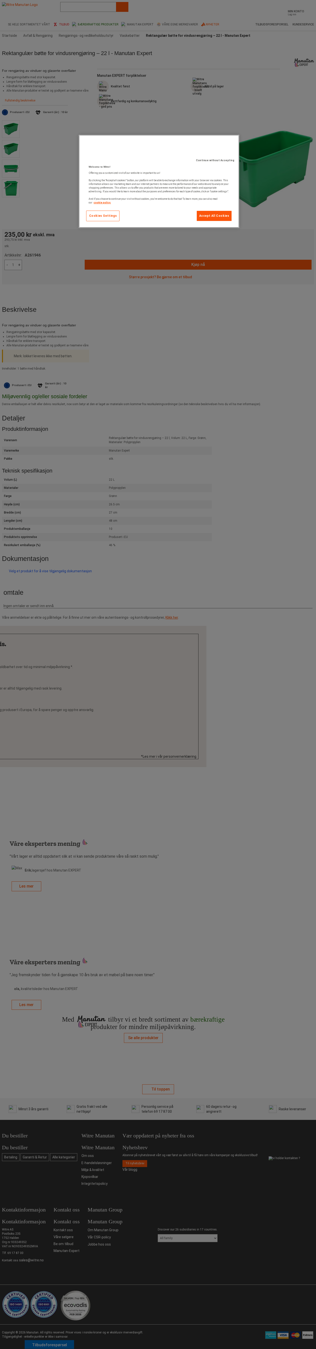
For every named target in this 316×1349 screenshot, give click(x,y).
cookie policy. (102, 202)
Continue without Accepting (215, 160)
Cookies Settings (103, 216)
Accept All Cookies (214, 216)
